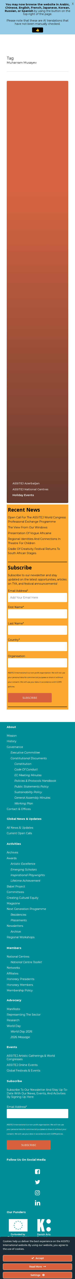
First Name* (16, 607)
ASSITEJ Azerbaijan (26, 483)
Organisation (16, 656)
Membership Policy (20, 990)
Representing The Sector (24, 1014)
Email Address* (18, 591)
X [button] (73, 4)
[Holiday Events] (37, 292)
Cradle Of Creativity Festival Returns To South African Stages (34, 551)
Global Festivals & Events (23, 1070)
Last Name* (16, 623)
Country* (14, 640)
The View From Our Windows (27, 527)
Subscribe (14, 1081)
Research (13, 1020)
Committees (15, 892)
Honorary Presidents (20, 979)
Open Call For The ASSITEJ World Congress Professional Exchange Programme (37, 519)
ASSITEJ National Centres (30, 489)
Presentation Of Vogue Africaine (29, 533)
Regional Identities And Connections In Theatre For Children (34, 541)
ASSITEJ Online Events (22, 1065)
